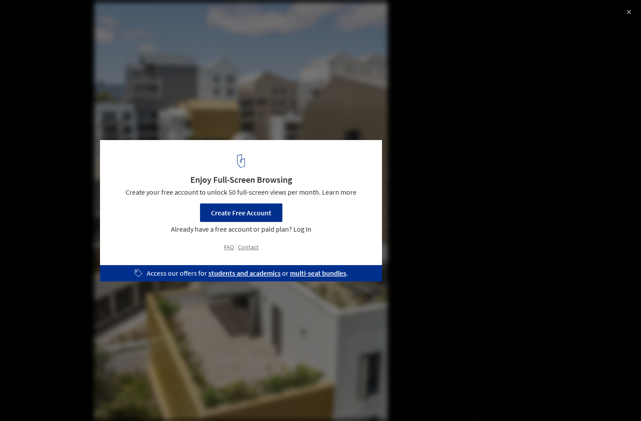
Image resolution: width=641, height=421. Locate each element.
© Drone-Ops (27, 31)
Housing (101, 398)
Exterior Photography (43, 398)
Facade (139, 398)
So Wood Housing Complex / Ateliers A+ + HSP (110, 16)
